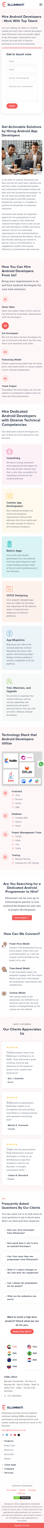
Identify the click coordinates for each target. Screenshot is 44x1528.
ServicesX (9, 1454)
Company (9, 1468)
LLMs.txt (21, 1493)
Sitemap (32, 1490)
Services (8, 1472)
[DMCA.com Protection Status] (22, 1497)
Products (8, 1441)
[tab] (12, 1347)
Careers (22, 1490)
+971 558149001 (14, 1396)
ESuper (7, 1458)
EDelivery (8, 1450)
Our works (11, 1490)
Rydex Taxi (9, 1445)
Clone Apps (10, 1464)
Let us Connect (21, 918)
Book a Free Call (21, 1331)
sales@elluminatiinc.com (14, 1430)
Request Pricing (22, 1525)
